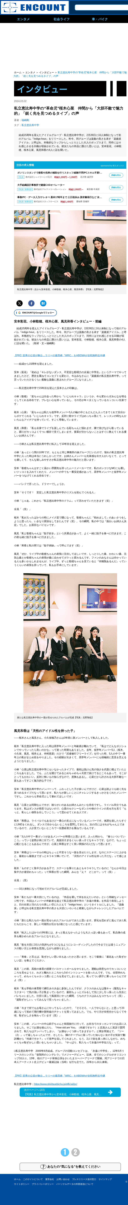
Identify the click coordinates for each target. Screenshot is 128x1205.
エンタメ (23, 19)
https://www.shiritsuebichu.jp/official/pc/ (55, 1084)
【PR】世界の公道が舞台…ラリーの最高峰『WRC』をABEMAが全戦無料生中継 (59, 355)
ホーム (17, 1179)
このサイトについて (33, 1179)
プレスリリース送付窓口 (84, 1179)
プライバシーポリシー (43, 1184)
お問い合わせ (63, 1179)
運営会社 (49, 1179)
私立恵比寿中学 (30, 125)
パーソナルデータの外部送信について (74, 1184)
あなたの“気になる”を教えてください (73, 1166)
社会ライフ (62, 19)
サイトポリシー (21, 1184)
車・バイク (100, 19)
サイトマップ (105, 1179)
